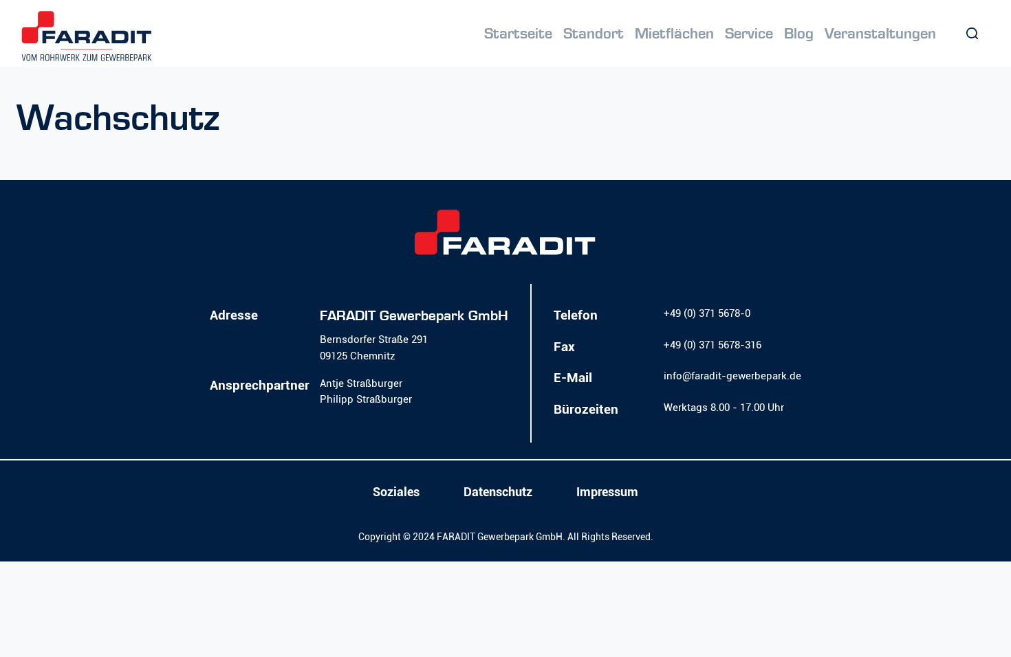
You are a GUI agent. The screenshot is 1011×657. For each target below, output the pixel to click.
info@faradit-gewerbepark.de (732, 376)
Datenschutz (498, 492)
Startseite (518, 33)
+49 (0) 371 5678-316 (712, 345)
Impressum (607, 492)
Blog (799, 33)
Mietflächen (674, 33)
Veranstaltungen (880, 33)
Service (749, 33)
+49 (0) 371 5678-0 (707, 313)
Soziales (396, 492)
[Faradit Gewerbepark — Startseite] (87, 36)
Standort (593, 33)
